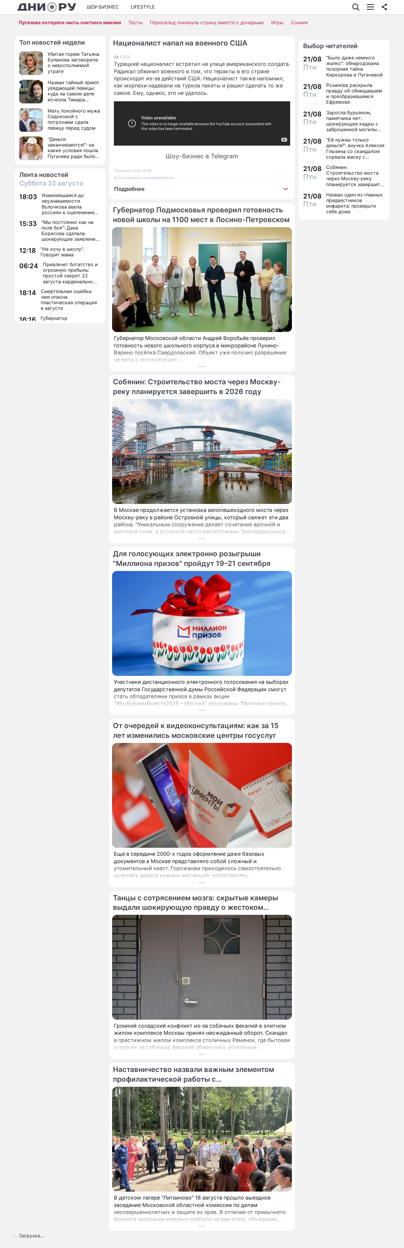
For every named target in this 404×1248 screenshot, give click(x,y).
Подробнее (129, 189)
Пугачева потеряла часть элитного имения (70, 22)
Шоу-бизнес (103, 7)
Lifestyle (143, 7)
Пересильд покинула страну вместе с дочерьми (207, 22)
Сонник (299, 22)
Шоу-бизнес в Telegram (202, 156)
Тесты (135, 22)
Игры (277, 22)
